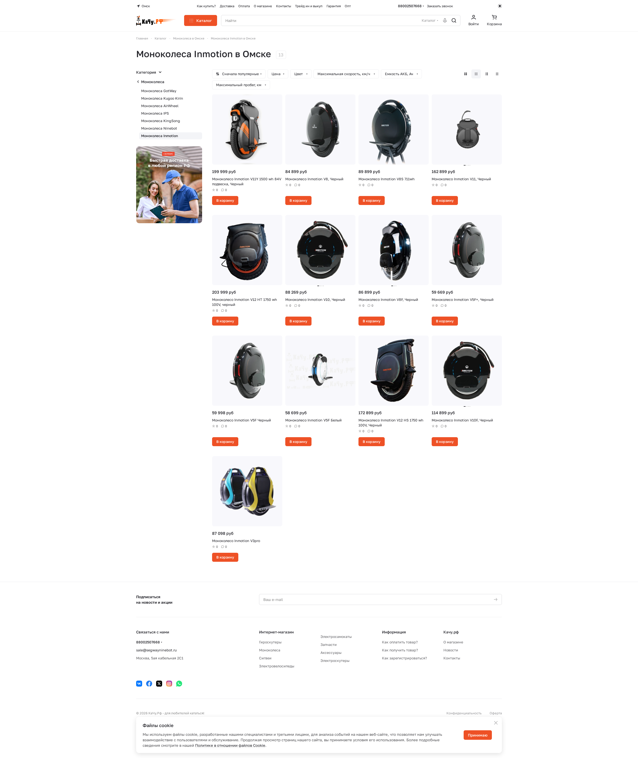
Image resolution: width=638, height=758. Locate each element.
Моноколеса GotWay (158, 91)
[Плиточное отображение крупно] (465, 73)
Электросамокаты (336, 636)
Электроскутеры (334, 660)
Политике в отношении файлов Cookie (230, 745)
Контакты (451, 658)
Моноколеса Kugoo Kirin (162, 98)
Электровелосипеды (276, 666)
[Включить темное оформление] (500, 6)
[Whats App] (179, 684)
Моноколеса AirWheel (159, 106)
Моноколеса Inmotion (159, 136)
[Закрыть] (496, 723)
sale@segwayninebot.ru (156, 650)
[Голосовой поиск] (444, 20)
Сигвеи (265, 658)
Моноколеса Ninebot (159, 128)
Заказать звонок (440, 6)
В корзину (225, 200)
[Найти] (453, 20)
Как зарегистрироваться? (404, 658)
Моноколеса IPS (155, 113)
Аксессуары (330, 652)
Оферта (496, 713)
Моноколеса (152, 81)
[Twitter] (159, 684)
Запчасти (328, 644)
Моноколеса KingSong (160, 121)
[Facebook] (149, 684)
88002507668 (410, 6)
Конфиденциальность (464, 713)
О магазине (453, 642)
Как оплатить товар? (400, 642)
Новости (450, 650)
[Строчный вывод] (486, 73)
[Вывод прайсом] (497, 73)
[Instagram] (169, 684)
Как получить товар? (400, 650)
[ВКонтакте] (139, 684)
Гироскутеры (270, 642)
